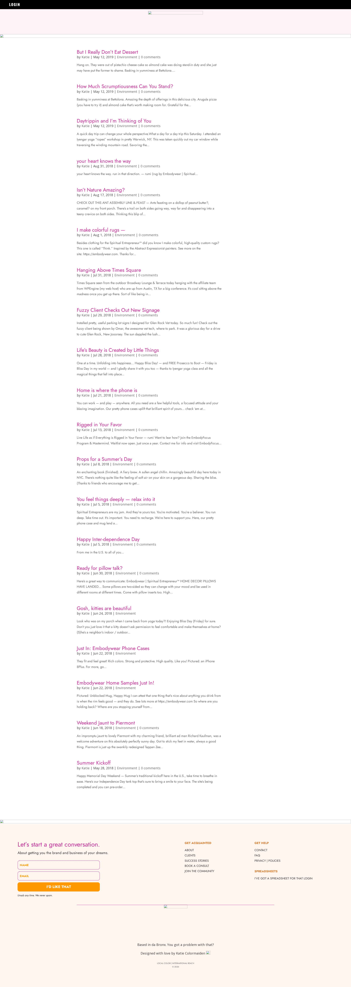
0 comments (151, 57)
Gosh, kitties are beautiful (104, 608)
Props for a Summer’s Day (104, 459)
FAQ (257, 855)
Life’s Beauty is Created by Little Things (118, 350)
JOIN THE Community (199, 871)
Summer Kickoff (94, 762)
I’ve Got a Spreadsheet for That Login (283, 878)
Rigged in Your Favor (99, 424)
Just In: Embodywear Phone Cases (113, 648)
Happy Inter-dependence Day (108, 539)
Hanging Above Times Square (109, 270)
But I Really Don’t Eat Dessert (107, 52)
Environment (127, 57)
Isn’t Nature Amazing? (101, 189)
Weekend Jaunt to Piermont (106, 722)
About (189, 850)
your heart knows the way (104, 161)
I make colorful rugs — (101, 229)
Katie (86, 57)
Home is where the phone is (107, 390)
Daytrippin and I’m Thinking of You (114, 120)
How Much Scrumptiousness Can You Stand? (125, 86)
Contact (260, 850)
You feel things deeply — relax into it (116, 499)
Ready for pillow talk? (99, 568)
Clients (190, 855)
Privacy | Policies (267, 861)
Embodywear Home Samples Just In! (115, 682)
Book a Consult (197, 866)
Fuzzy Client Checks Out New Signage (118, 310)
